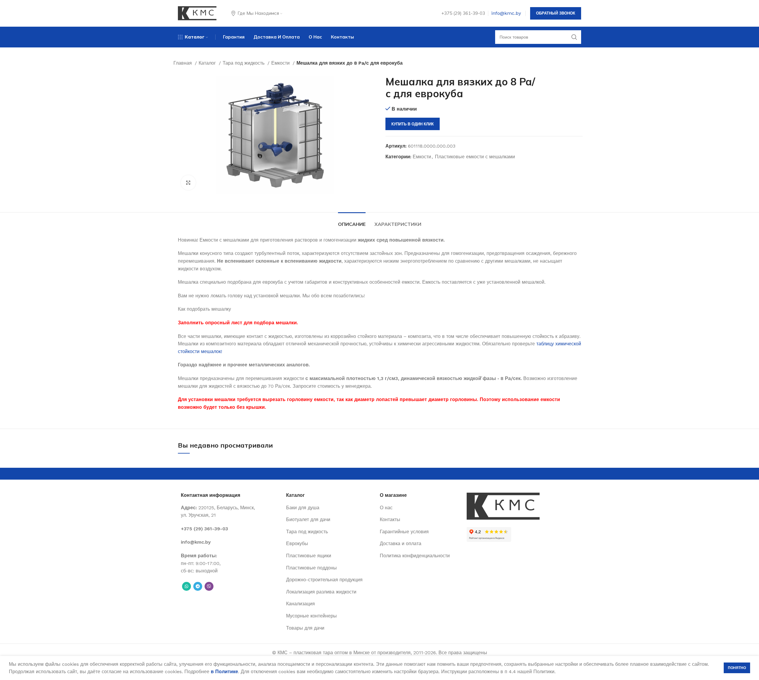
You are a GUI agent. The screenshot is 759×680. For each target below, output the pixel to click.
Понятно (737, 668)
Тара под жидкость (244, 63)
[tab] (352, 221)
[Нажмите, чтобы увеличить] (188, 182)
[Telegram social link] (197, 586)
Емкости (281, 63)
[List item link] (230, 529)
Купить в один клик (412, 124)
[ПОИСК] (574, 37)
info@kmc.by (506, 13)
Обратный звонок (555, 13)
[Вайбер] (209, 586)
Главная (183, 63)
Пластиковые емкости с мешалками (475, 156)
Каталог (208, 63)
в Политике (224, 671)
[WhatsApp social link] (186, 586)
